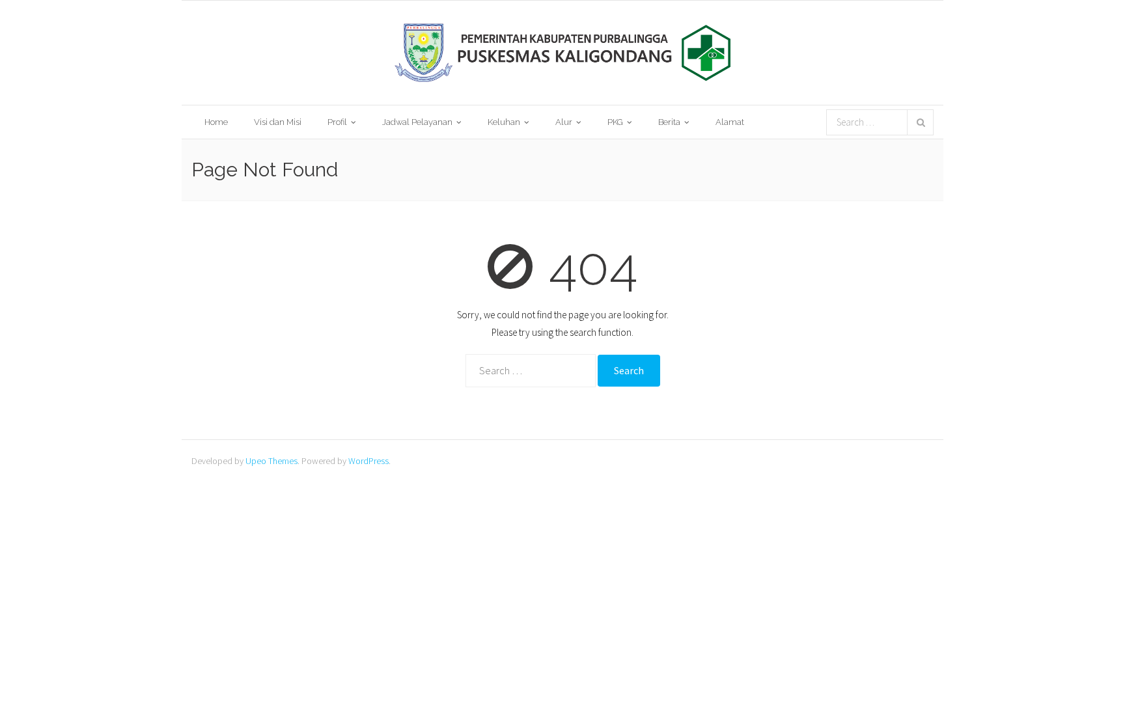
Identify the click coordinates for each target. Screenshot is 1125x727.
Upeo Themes (271, 461)
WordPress (368, 461)
